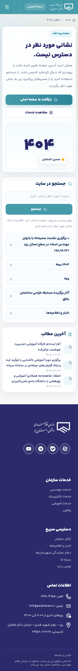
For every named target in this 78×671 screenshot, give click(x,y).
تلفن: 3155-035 (52, 596)
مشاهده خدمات (36, 112)
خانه (68, 20)
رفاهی (67, 510)
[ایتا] (65, 449)
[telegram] (41, 449)
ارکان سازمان (63, 539)
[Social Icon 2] (53, 449)
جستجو (36, 209)
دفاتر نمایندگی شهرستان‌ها (53, 553)
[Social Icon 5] (28, 449)
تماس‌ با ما (64, 567)
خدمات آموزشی (61, 503)
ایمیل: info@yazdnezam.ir (46, 606)
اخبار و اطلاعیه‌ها (60, 546)
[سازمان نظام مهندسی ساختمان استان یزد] (51, 427)
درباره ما (66, 560)
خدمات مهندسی (60, 490)
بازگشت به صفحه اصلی (36, 99)
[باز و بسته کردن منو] (7, 7)
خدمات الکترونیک (60, 497)
